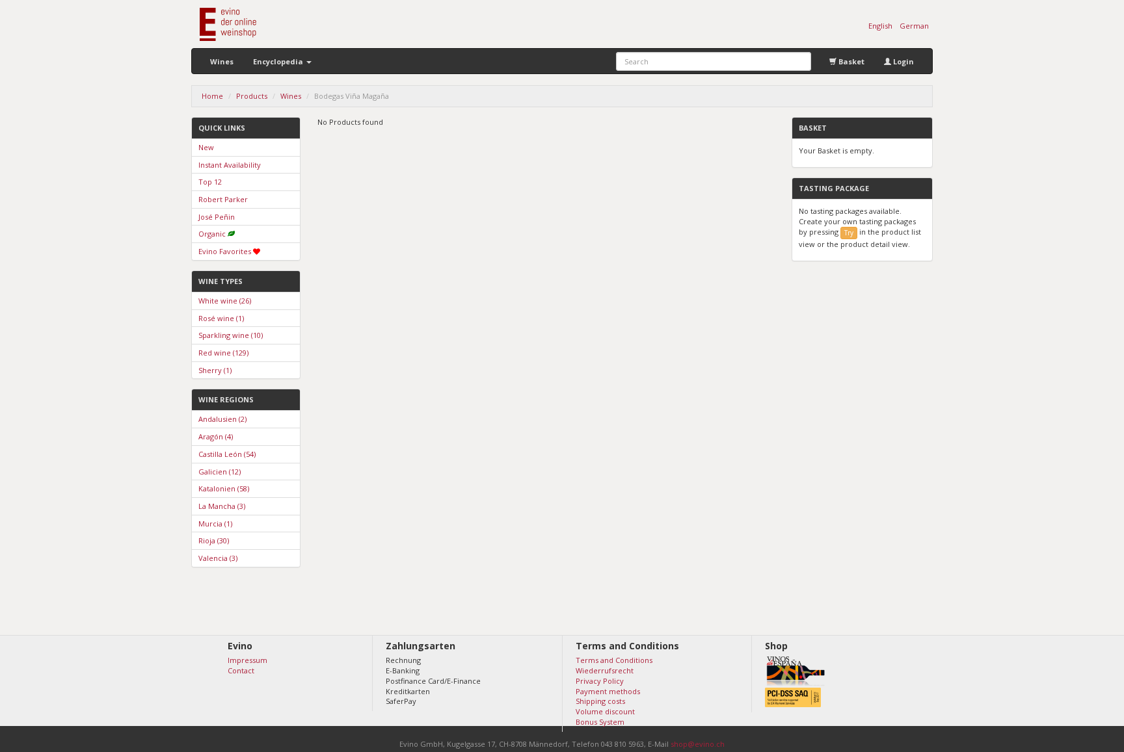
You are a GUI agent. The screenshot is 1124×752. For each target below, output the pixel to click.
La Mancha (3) (221, 506)
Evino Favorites (224, 251)
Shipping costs (600, 701)
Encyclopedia (279, 61)
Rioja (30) (213, 540)
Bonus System (600, 722)
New (206, 147)
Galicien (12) (219, 471)
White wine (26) (224, 300)
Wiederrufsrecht (605, 670)
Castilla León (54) (227, 454)
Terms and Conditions (614, 660)
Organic (212, 234)
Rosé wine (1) (221, 318)
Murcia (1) (215, 523)
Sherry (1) (215, 370)
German (914, 26)
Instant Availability (229, 165)
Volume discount (605, 711)
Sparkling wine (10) (230, 335)
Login (902, 61)
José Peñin (216, 217)
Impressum (247, 660)
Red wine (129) (223, 352)
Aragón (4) (215, 436)
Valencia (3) (217, 558)
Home (212, 96)
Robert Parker (223, 199)
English (880, 26)
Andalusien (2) (222, 419)
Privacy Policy (600, 681)
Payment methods (608, 691)
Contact (241, 670)
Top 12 (210, 182)
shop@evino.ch (698, 744)
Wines (222, 61)
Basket (850, 61)
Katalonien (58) (223, 488)
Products (251, 96)
